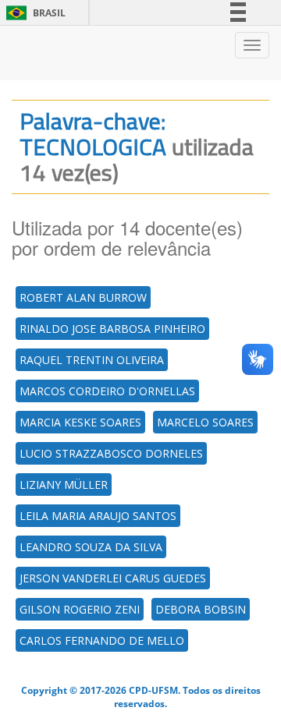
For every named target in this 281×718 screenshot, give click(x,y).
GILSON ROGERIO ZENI (80, 609)
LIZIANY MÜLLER (64, 484)
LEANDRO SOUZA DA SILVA (91, 546)
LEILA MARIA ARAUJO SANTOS (98, 515)
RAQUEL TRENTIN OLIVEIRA (92, 359)
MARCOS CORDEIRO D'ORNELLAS (107, 391)
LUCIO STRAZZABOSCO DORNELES (111, 453)
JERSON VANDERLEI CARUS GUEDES (113, 578)
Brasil (33, 12)
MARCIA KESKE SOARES (80, 422)
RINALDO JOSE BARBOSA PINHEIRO (112, 328)
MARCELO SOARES (205, 422)
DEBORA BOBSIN (200, 609)
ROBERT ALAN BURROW (83, 297)
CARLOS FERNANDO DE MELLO (102, 640)
